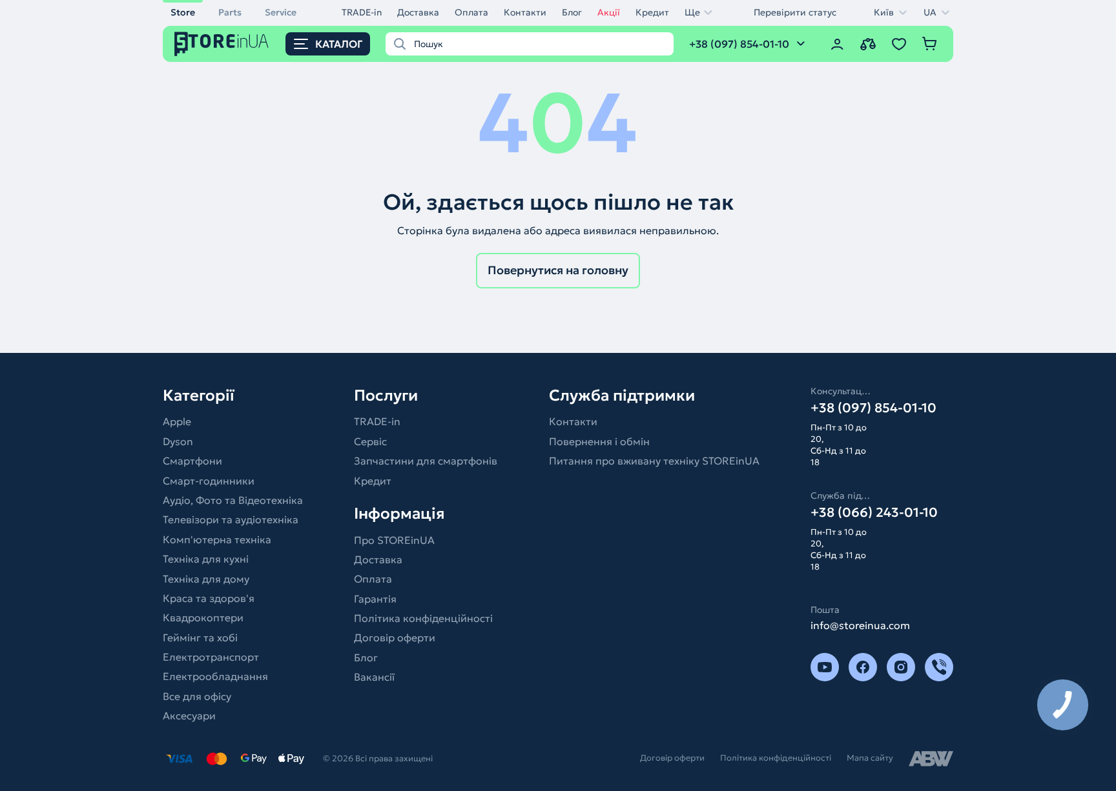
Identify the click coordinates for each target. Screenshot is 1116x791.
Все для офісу (197, 696)
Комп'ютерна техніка (217, 539)
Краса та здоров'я (208, 598)
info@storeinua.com (860, 625)
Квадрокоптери (203, 617)
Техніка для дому (206, 578)
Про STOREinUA (394, 540)
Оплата (471, 12)
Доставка (418, 12)
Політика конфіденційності (423, 618)
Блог (572, 12)
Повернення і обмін (599, 441)
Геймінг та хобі (200, 637)
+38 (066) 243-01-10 (874, 512)
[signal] (939, 667)
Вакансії (374, 676)
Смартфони (192, 460)
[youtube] (825, 667)
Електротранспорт (211, 656)
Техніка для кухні (206, 558)
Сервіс (370, 441)
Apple (177, 421)
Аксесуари (189, 715)
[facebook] (863, 667)
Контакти (525, 12)
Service (280, 12)
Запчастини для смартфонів (425, 460)
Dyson (178, 441)
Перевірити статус (795, 12)
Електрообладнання (215, 676)
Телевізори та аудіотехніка (230, 519)
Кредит (652, 12)
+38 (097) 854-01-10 (873, 407)
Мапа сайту (870, 757)
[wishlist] (899, 44)
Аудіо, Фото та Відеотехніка (233, 500)
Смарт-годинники (208, 480)
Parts (230, 12)
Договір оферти (394, 637)
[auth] (837, 44)
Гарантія (375, 598)
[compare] (868, 44)
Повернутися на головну (558, 270)
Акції (608, 12)
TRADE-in (362, 12)
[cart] (930, 44)
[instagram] (901, 667)
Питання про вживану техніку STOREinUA (654, 460)
